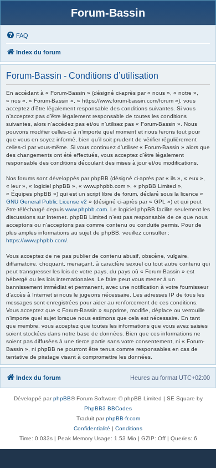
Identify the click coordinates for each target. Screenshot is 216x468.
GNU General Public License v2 (46, 202)
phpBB (62, 398)
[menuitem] (17, 35)
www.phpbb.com (86, 209)
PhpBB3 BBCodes (108, 408)
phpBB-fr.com (123, 418)
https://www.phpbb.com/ (36, 240)
